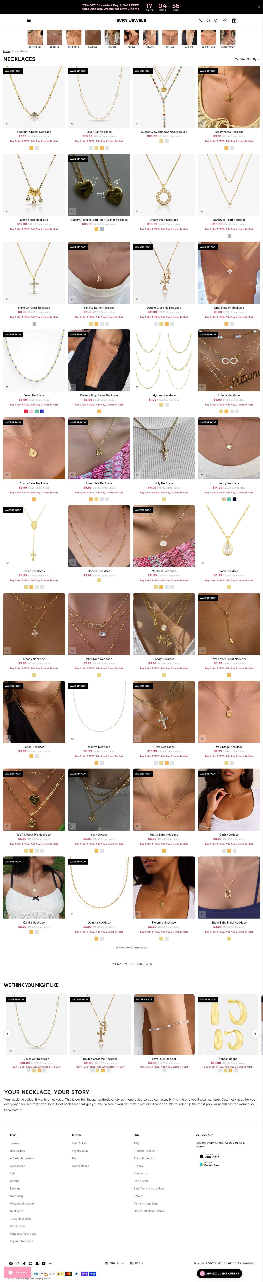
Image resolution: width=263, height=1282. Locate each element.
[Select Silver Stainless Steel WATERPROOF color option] (101, 229)
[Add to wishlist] (7, 123)
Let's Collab (79, 1143)
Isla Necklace (99, 834)
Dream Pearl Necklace (164, 219)
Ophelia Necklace (99, 571)
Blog (75, 1158)
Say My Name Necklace (99, 307)
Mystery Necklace (164, 395)
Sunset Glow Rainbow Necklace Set (164, 132)
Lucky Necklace (229, 483)
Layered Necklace (21, 1241)
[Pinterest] (30, 1263)
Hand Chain (17, 1226)
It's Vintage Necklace (228, 746)
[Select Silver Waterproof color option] (229, 235)
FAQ (136, 1143)
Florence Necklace (164, 922)
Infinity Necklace (229, 395)
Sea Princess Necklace (229, 132)
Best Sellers (17, 1150)
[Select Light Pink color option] (31, 411)
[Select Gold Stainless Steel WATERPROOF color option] (96, 229)
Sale (12, 1173)
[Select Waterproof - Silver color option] (36, 148)
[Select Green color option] (36, 411)
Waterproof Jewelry (22, 1203)
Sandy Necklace (164, 659)
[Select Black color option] (234, 499)
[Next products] (255, 1034)
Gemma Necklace (99, 922)
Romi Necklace (228, 571)
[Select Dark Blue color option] (42, 411)
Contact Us (141, 1173)
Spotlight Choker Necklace (34, 132)
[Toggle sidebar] (225, 20)
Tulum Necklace (34, 395)
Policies (138, 1196)
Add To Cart (51, 122)
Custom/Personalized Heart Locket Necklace (99, 219)
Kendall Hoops (228, 1059)
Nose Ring (16, 1196)
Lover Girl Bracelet (164, 1059)
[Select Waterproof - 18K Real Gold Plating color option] (31, 148)
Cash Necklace (229, 834)
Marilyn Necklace (99, 746)
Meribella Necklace (164, 571)
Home (6, 51)
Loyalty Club (80, 1150)
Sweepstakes (80, 1165)
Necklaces (16, 1211)
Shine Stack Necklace (34, 219)
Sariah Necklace (34, 746)
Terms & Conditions (146, 1203)
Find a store (141, 1181)
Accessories (17, 1165)
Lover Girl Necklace (99, 132)
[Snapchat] (37, 1263)
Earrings (15, 1188)
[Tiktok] (24, 1263)
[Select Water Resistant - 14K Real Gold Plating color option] (96, 148)
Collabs (14, 1181)
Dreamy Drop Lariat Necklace (99, 395)
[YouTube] (43, 1263)
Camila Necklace (34, 922)
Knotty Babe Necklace (164, 834)
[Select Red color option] (26, 411)
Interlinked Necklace (99, 659)
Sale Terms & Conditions (149, 1188)
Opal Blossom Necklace (229, 307)
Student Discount (145, 1150)
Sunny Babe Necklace (34, 483)
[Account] (200, 20)
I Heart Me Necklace (99, 483)
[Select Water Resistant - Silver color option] (91, 148)
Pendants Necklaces (23, 1233)
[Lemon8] (50, 1263)
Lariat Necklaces (34, 571)
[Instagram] (17, 1263)
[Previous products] (8, 1034)
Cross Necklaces (163, 746)
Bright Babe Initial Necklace (229, 922)
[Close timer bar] (259, 6)
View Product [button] (118, 211)
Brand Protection (144, 1158)
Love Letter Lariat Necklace (229, 659)
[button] (28, 20)
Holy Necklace (164, 483)
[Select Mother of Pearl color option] (223, 499)
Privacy (138, 1165)
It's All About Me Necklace (34, 834)
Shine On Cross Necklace (34, 307)
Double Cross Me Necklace (164, 307)
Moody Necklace (34, 659)
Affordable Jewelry (22, 1158)
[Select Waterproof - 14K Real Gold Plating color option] (161, 141)
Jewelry (15, 1143)
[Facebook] (11, 1263)
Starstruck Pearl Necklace (229, 219)
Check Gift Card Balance (149, 1211)
